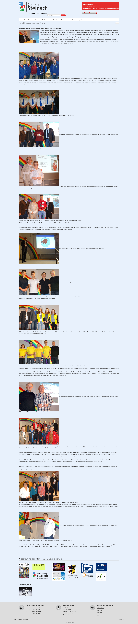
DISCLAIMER (100, 612)
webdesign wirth (70, 622)
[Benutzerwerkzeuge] (117, 23)
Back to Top (121, 619)
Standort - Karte (67, 615)
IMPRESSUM (100, 608)
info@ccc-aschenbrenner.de (110, 8)
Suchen (63, 15)
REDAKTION (100, 615)
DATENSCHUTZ (101, 610)
